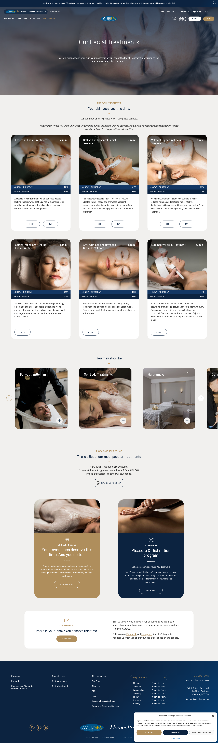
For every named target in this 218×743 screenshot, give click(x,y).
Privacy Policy (127, 737)
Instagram (146, 634)
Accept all (149, 732)
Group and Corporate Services (105, 706)
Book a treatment (60, 686)
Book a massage (59, 681)
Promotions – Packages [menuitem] (16, 19)
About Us (96, 686)
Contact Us (184, 12)
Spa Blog (197, 12)
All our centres (99, 676)
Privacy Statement (175, 738)
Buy (208, 19)
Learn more (151, 590)
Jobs (206, 12)
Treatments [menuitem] (49, 19)
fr (213, 12)
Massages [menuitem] (35, 19)
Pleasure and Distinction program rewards (22, 687)
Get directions (191, 699)
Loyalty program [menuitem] (182, 19)
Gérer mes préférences (201, 732)
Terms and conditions (110, 737)
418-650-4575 (201, 676)
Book (194, 19)
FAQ (93, 691)
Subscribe (66, 639)
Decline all (175, 732)
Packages (15, 676)
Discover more (67, 584)
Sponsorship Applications (103, 701)
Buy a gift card (58, 676)
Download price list (111, 483)
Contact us (204, 699)
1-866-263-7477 (167, 12)
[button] (213, 715)
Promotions (16, 681)
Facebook (131, 634)
